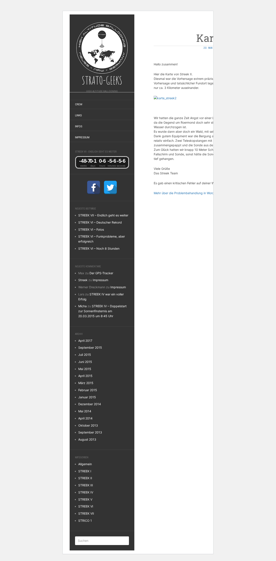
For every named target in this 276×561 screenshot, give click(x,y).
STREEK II (85, 478)
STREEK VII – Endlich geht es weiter (103, 215)
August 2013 (87, 439)
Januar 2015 (87, 397)
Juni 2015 (85, 362)
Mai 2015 (84, 369)
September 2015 (90, 347)
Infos (78, 126)
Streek (83, 280)
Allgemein (85, 464)
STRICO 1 (85, 520)
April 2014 (85, 418)
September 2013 (90, 432)
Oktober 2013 (88, 425)
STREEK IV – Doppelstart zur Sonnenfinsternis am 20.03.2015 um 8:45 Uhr (102, 311)
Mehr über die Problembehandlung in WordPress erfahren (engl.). (199, 193)
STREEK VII (86, 513)
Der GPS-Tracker (101, 273)
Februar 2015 (87, 390)
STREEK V (85, 499)
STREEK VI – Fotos (91, 229)
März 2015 (85, 383)
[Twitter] (110, 187)
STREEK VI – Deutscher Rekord (100, 222)
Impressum (82, 137)
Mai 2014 (84, 411)
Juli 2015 (84, 354)
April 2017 (85, 340)
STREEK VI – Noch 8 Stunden (98, 248)
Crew (78, 104)
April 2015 (85, 376)
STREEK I (84, 471)
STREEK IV (85, 492)
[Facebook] (93, 187)
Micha (82, 306)
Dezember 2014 (89, 404)
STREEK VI (85, 506)
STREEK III (85, 485)
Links (78, 115)
